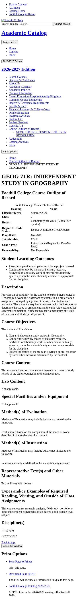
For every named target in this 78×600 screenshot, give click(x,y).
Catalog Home (17, 10)
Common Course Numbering (25, 99)
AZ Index (14, 7)
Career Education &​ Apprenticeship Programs (35, 96)
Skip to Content (18, 4)
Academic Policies (19, 89)
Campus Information (20, 93)
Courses (13, 51)
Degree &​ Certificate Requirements (29, 102)
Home (12, 48)
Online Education (19, 112)
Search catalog (9, 23)
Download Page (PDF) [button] (22, 573)
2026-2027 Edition (18, 69)
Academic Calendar (20, 86)
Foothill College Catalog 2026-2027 (29, 586)
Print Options (10, 151)
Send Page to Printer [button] (20, 561)
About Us (14, 83)
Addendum (15, 138)
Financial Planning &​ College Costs (29, 109)
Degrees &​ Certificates (22, 80)
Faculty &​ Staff (17, 106)
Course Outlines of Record (24, 128)
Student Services (18, 122)
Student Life (16, 119)
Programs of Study (19, 115)
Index (12, 54)
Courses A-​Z (16, 125)
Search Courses (17, 76)
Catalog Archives (18, 141)
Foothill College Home (22, 14)
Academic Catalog (24, 33)
